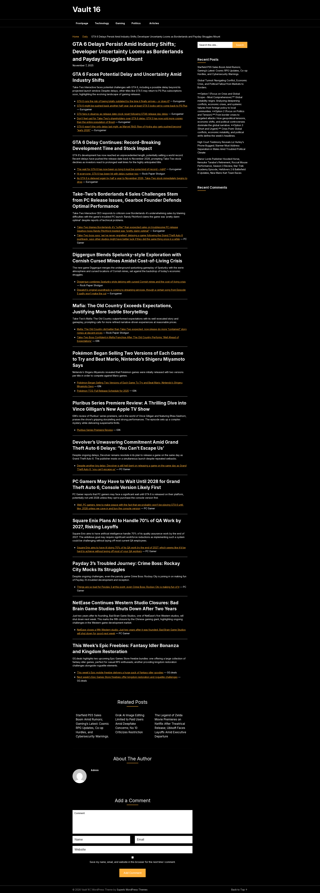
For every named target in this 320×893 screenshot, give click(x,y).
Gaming (120, 23)
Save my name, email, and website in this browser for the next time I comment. (132, 862)
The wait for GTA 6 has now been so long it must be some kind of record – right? (121, 169)
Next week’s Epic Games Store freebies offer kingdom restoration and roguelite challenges (127, 677)
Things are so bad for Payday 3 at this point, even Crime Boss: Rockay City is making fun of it (128, 586)
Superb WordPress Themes (132, 889)
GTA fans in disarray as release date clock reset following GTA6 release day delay (122, 113)
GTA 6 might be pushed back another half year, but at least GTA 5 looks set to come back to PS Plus (132, 105)
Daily (85, 36)
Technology (102, 23)
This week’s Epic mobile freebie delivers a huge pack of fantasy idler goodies (120, 672)
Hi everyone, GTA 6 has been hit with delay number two (107, 173)
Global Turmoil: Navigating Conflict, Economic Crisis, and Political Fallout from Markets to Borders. (222, 84)
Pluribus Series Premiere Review (95, 430)
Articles (154, 23)
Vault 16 (86, 9)
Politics (136, 23)
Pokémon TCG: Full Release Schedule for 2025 (103, 390)
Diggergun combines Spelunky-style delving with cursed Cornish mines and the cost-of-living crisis (131, 281)
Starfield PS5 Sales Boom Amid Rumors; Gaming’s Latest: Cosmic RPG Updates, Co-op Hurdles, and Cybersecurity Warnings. (223, 70)
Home (75, 36)
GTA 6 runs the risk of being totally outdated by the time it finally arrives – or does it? (123, 101)
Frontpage (82, 23)
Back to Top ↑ (239, 889)
